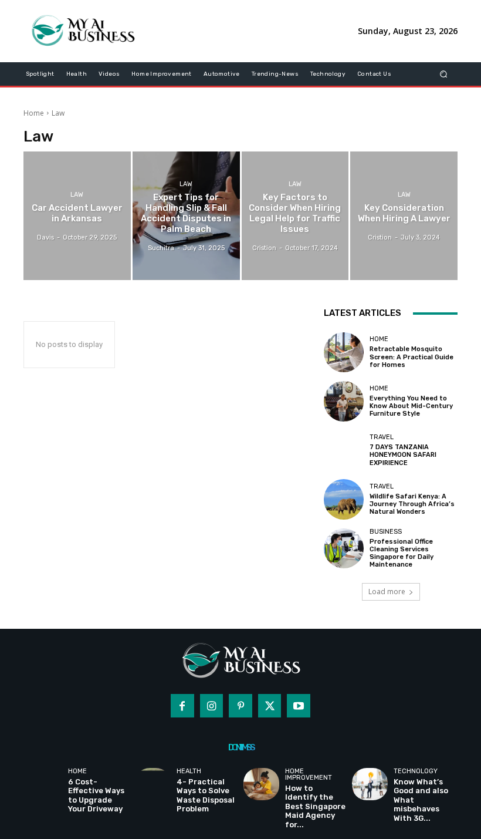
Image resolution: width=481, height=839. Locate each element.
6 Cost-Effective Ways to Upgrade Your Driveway (96, 795)
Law (76, 194)
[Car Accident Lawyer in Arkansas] (77, 215)
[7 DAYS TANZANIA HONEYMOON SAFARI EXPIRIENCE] (344, 450)
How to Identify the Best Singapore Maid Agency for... (315, 806)
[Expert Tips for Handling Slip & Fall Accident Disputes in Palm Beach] (186, 215)
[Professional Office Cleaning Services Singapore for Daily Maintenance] (344, 548)
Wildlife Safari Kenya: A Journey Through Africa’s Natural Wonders (412, 504)
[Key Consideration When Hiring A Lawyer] (404, 215)
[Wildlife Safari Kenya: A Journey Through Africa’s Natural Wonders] (344, 499)
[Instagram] (211, 705)
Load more (386, 592)
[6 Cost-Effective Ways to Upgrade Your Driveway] (44, 784)
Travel (382, 437)
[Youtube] (298, 705)
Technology (416, 771)
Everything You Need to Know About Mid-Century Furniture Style (411, 406)
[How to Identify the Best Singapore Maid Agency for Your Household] (261, 784)
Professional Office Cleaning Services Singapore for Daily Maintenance (401, 553)
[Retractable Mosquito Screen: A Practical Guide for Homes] (344, 352)
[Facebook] (182, 705)
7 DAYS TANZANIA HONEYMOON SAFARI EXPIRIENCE (403, 454)
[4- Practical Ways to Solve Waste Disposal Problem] (153, 784)
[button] (443, 73)
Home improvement (308, 774)
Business (386, 531)
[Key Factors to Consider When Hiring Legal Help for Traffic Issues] (295, 215)
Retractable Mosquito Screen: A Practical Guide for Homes (411, 356)
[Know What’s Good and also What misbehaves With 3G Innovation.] (370, 784)
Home (33, 113)
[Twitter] (270, 705)
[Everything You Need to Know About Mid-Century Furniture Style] (344, 401)
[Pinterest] (240, 705)
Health (189, 771)
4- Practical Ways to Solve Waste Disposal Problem (206, 795)
